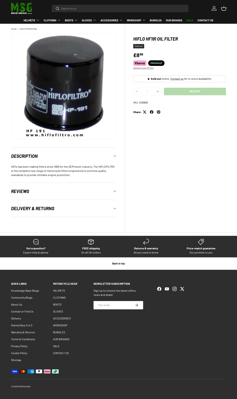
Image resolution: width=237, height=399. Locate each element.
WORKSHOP (134, 20)
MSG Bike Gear (24, 386)
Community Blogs (21, 297)
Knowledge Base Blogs (25, 290)
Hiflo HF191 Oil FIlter (28, 29)
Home (13, 29)
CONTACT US (205, 20)
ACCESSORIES (109, 20)
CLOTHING (50, 20)
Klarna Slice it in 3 (21, 325)
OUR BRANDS (174, 20)
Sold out (194, 91)
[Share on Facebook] (151, 112)
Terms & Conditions (23, 339)
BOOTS (69, 20)
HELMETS (29, 20)
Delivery (16, 318)
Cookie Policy (19, 353)
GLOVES (87, 20)
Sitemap (16, 360)
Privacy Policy (19, 346)
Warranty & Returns (23, 332)
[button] (224, 8)
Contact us (177, 78)
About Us (16, 304)
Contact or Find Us (22, 311)
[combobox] (120, 8)
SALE (190, 20)
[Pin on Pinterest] (158, 112)
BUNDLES (156, 20)
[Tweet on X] (144, 112)
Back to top (118, 263)
